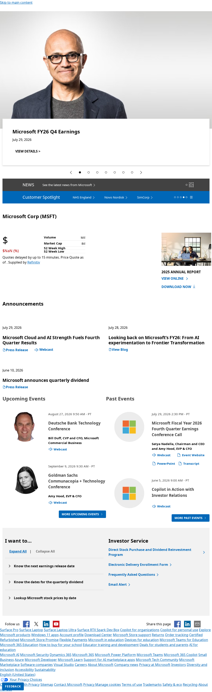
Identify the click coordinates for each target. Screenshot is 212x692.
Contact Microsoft (68, 684)
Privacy (89, 684)
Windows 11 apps (45, 635)
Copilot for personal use (179, 630)
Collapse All (45, 551)
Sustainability (45, 669)
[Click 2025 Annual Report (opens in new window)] (186, 249)
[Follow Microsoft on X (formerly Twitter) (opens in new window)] (36, 624)
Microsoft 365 (83, 654)
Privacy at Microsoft (154, 664)
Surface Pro (9, 630)
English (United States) (17, 674)
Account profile (72, 635)
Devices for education (142, 640)
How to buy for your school (60, 644)
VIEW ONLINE (172, 278)
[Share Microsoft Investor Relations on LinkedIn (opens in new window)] (187, 624)
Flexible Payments (73, 640)
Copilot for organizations (139, 630)
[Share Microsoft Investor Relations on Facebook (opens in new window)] (177, 624)
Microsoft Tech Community (157, 659)
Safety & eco (172, 684)
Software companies (36, 664)
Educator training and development (111, 644)
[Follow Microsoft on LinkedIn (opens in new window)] (46, 624)
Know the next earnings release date (44, 566)
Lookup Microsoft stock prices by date (45, 598)
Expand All (18, 551)
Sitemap (46, 684)
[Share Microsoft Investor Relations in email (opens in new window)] (197, 624)
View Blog (120, 349)
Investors (178, 664)
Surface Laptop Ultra (60, 630)
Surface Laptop (31, 630)
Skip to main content (16, 2)
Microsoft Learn (70, 659)
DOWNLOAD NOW (176, 286)
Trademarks (152, 684)
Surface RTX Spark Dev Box (98, 630)
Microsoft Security (34, 654)
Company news (126, 664)
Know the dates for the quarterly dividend (48, 582)
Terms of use (132, 684)
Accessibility (24, 669)
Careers (81, 664)
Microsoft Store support (132, 635)
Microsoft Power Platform (115, 654)
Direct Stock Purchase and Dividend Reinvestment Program (149, 552)
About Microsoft (100, 664)
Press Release (17, 350)
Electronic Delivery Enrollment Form (138, 564)
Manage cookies (108, 684)
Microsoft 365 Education (19, 644)
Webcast (46, 349)
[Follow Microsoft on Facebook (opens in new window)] (26, 624)
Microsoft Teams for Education (184, 640)
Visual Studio (64, 664)
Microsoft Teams (150, 654)
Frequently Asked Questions (131, 574)
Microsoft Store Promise (39, 640)
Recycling (190, 684)
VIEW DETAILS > (27, 151)
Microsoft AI (9, 654)
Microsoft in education (106, 640)
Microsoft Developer (41, 659)
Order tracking (176, 635)
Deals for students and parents (164, 644)
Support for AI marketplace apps (109, 659)
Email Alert (117, 584)
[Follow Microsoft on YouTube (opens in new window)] (56, 624)
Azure (19, 659)
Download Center (98, 635)
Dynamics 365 (60, 654)
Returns (158, 635)
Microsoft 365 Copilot (181, 654)
